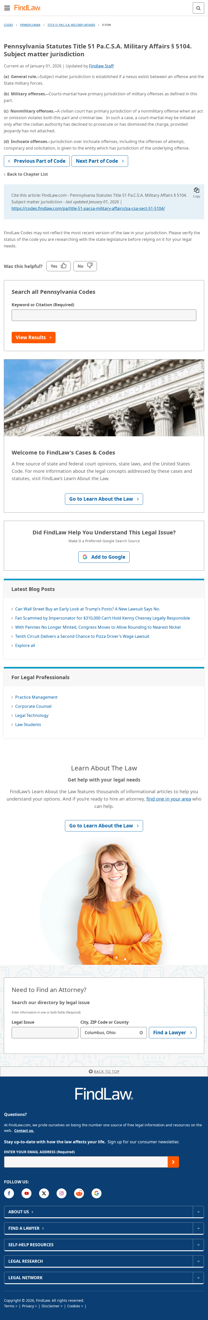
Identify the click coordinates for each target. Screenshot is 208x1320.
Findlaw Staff (101, 66)
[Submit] (173, 1162)
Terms (9, 1306)
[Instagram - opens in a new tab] (61, 1193)
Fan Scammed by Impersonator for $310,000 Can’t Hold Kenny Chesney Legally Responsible (102, 618)
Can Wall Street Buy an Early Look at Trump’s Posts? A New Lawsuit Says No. (87, 609)
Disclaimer (51, 1306)
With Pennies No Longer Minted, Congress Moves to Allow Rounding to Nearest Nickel (98, 627)
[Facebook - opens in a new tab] (9, 1193)
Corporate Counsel (33, 706)
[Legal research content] (198, 1261)
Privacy (28, 1306)
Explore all (25, 645)
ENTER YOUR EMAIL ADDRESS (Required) (39, 1151)
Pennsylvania (30, 25)
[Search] (198, 8)
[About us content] (198, 1211)
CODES (8, 25)
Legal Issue (23, 1022)
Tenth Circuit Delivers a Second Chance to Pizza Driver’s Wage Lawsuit (82, 636)
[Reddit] (79, 1193)
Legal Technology (31, 715)
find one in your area (168, 799)
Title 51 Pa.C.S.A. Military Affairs (71, 25)
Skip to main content (104, 6)
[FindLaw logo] (29, 8)
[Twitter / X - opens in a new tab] (44, 1193)
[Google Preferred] (96, 1193)
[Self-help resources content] (198, 1244)
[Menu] (7, 8)
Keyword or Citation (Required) (43, 305)
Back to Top (106, 1071)
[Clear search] (141, 1032)
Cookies (73, 1306)
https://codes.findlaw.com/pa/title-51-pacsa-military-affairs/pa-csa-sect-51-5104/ (88, 208)
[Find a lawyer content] (198, 1228)
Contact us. (24, 1130)
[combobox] (45, 1032)
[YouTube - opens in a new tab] (26, 1193)
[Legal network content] (198, 1277)
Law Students (28, 724)
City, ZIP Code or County (104, 1022)
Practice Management (36, 697)
